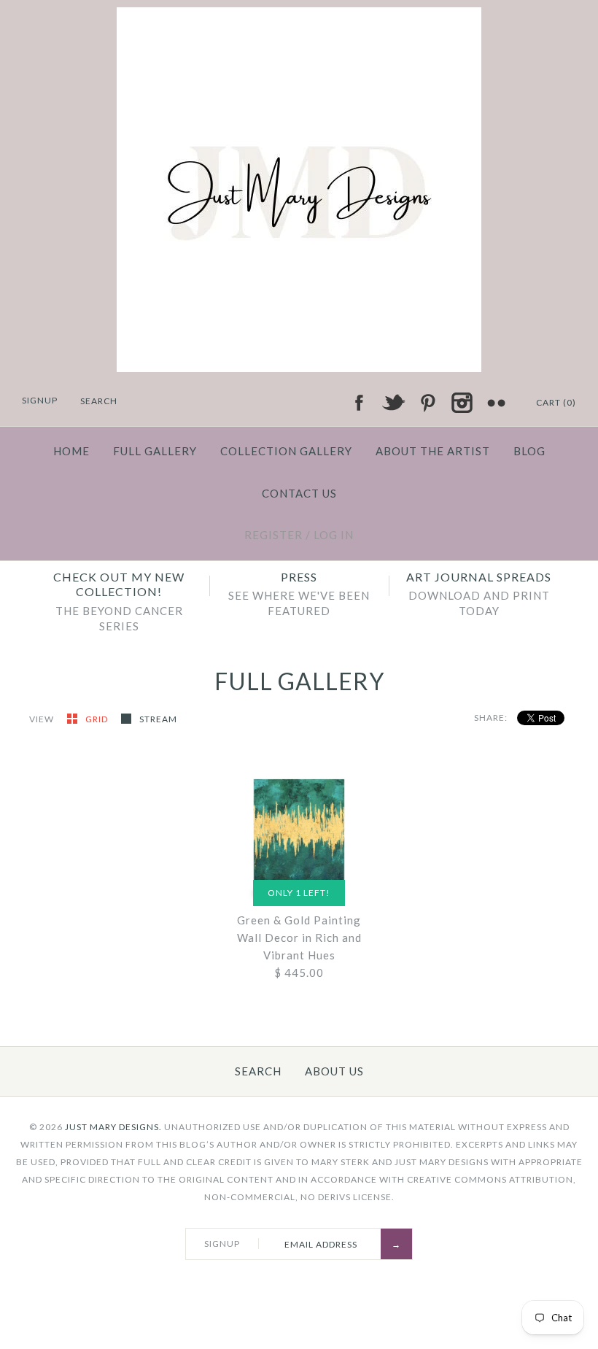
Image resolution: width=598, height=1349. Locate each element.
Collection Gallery (286, 450)
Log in (334, 534)
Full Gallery (155, 450)
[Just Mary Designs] (299, 16)
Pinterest (427, 403)
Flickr (496, 403)
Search (258, 1071)
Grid (97, 719)
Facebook (359, 403)
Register (273, 534)
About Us (334, 1071)
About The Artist (433, 450)
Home (71, 450)
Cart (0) (556, 402)
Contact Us (299, 493)
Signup (40, 400)
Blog (529, 450)
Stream (158, 719)
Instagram (462, 403)
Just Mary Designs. (113, 1126)
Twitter (393, 403)
